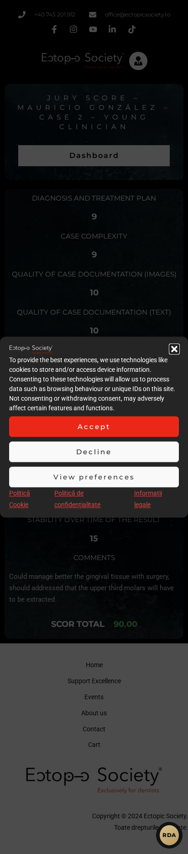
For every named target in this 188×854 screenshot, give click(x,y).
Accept (94, 426)
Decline (94, 451)
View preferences (94, 477)
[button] (174, 349)
